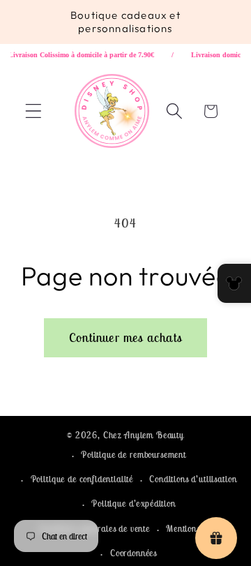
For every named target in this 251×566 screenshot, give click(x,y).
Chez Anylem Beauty (143, 435)
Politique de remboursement (133, 455)
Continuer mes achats (125, 337)
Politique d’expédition (133, 503)
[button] (33, 111)
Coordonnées (133, 553)
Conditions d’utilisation (192, 479)
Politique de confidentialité (82, 479)
